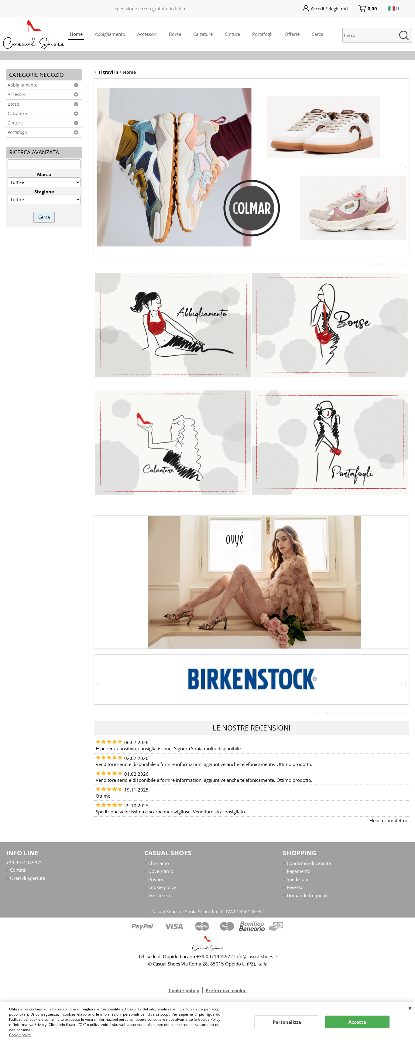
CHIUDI (410, 1008)
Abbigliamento (110, 34)
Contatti (18, 870)
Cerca (317, 34)
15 (400, 713)
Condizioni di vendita (309, 863)
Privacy (155, 879)
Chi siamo (158, 863)
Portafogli (262, 34)
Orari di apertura (27, 878)
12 (381, 713)
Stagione (44, 192)
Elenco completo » (388, 820)
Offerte (292, 34)
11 (375, 713)
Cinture (232, 34)
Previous (98, 167)
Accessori (147, 34)
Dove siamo (160, 871)
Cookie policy (20, 1034)
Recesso (295, 887)
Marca (44, 174)
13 (388, 713)
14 (394, 713)
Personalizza (287, 1022)
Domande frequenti (307, 895)
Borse (175, 34)
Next (405, 167)
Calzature (203, 34)
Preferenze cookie (226, 990)
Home (76, 34)
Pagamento (298, 871)
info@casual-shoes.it (255, 956)
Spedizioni (297, 879)
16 (406, 713)
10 (369, 713)
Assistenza (159, 895)
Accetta (357, 1022)
